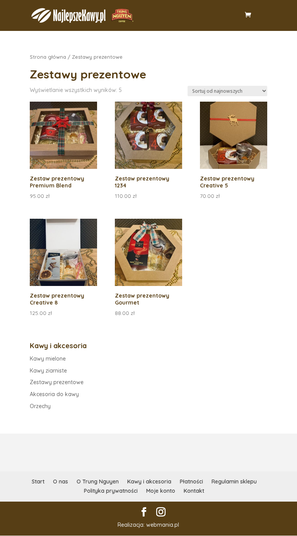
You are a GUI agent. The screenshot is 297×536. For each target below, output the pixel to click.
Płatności (191, 481)
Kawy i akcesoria (149, 481)
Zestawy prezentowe (57, 382)
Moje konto (160, 490)
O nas (60, 481)
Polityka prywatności (111, 490)
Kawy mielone (48, 358)
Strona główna (48, 57)
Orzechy (40, 406)
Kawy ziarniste (48, 370)
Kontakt (194, 490)
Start (38, 481)
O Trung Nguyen (98, 481)
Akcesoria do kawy (54, 394)
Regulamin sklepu (234, 481)
